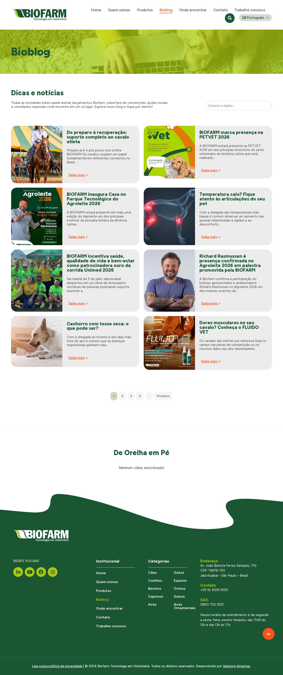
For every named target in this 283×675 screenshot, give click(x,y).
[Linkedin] (18, 572)
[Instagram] (52, 572)
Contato (220, 10)
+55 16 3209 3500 (214, 590)
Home (96, 10)
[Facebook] (41, 572)
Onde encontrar (193, 10)
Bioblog (165, 10)
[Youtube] (29, 572)
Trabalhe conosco (249, 10)
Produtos (145, 10)
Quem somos (119, 10)
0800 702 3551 (212, 604)
